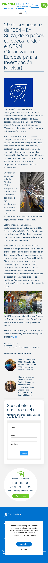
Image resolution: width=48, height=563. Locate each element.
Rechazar (24, 549)
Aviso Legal (4, 552)
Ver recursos (21, 496)
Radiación (36, 347)
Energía (14, 347)
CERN (14, 337)
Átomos (7, 347)
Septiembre (13, 343)
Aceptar (24, 544)
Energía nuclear (25, 347)
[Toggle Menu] (20, 13)
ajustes (33, 535)
